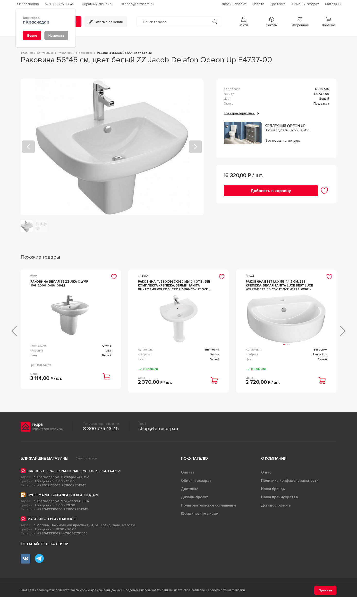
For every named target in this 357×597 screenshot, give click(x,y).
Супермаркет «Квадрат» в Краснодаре (63, 495)
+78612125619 (48, 485)
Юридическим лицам (199, 513)
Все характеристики (239, 113)
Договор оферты (276, 505)
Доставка (189, 489)
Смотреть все (86, 458)
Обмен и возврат (196, 480)
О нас (266, 472)
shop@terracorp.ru (158, 429)
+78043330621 (49, 533)
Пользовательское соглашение (208, 505)
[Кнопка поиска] (215, 22)
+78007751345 (74, 485)
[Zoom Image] (112, 147)
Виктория (212, 350)
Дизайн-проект (194, 497)
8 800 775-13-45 (101, 429)
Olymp (106, 346)
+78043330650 (49, 509)
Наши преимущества (279, 497)
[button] (243, 22)
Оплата (188, 472)
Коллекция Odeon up (285, 126)
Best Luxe (320, 350)
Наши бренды (273, 489)
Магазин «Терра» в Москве (51, 519)
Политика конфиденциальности (290, 480)
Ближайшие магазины (44, 458)
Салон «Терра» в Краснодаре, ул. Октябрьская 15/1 (74, 471)
